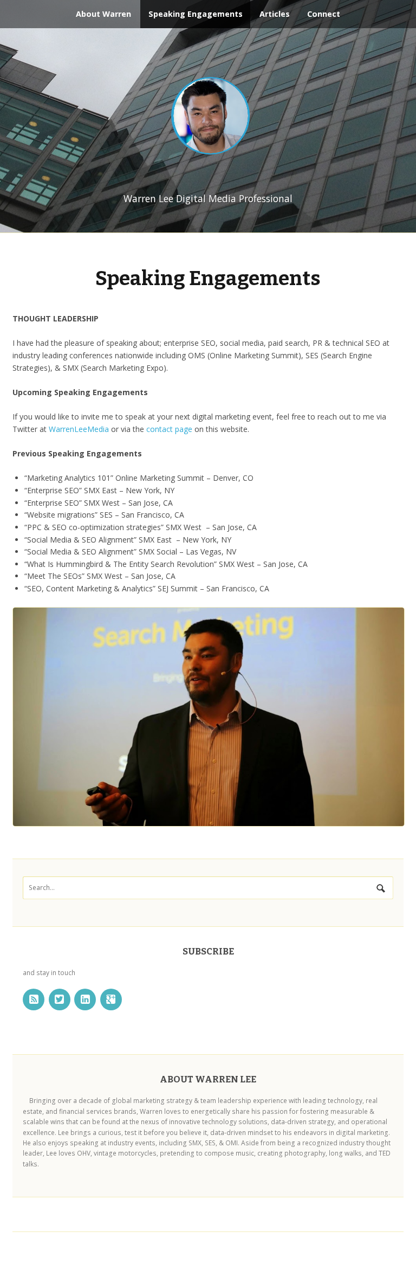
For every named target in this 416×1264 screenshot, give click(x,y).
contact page (169, 429)
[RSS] (33, 999)
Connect (323, 14)
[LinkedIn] (85, 999)
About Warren (103, 14)
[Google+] (111, 999)
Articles (274, 14)
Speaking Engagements (195, 14)
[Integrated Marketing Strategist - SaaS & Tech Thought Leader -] (208, 116)
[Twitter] (59, 999)
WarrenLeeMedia (79, 429)
